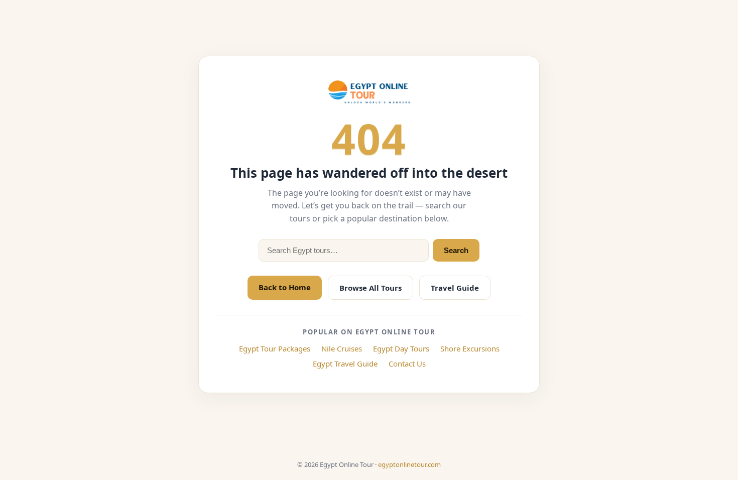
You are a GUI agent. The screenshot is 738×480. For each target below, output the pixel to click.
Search (456, 250)
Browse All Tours (370, 288)
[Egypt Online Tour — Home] (369, 91)
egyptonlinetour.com (409, 464)
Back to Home (285, 287)
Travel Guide (455, 288)
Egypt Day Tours (401, 348)
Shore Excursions (470, 348)
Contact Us (407, 363)
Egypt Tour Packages (274, 348)
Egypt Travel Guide (345, 363)
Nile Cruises (341, 348)
